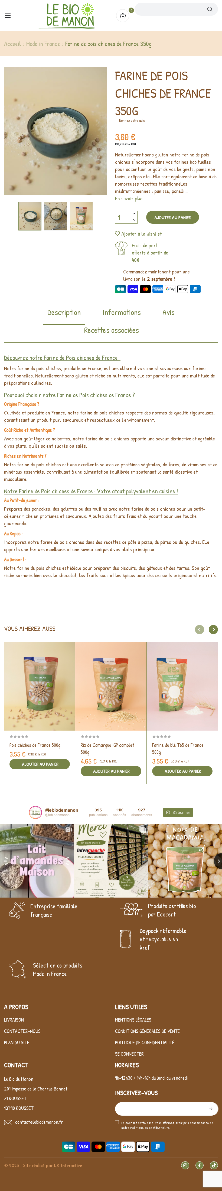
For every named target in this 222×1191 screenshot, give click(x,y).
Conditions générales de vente (147, 1031)
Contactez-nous (22, 1031)
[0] (122, 15)
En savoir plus (129, 198)
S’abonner (210, 1109)
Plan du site (16, 1042)
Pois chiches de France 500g (34, 745)
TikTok (214, 1165)
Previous (23, 131)
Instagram (185, 1165)
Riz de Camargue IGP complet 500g (107, 748)
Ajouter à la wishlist (141, 233)
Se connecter (129, 1054)
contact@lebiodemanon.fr (39, 1122)
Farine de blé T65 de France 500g (178, 748)
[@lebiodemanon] (35, 812)
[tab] (64, 316)
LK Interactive (68, 1166)
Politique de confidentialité (144, 1042)
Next (88, 131)
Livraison (14, 1019)
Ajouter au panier (172, 217)
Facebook (199, 1165)
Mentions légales (133, 1019)
